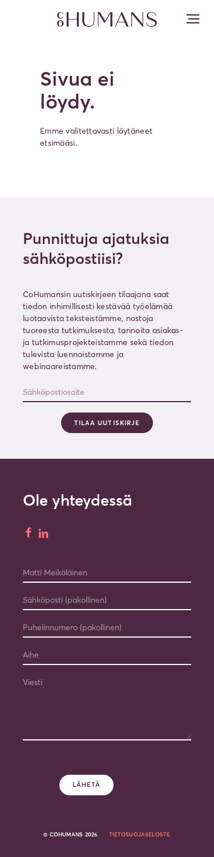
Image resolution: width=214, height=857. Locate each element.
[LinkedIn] (44, 533)
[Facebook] (29, 533)
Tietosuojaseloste (140, 834)
